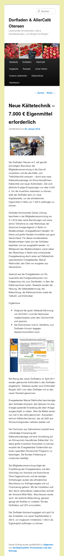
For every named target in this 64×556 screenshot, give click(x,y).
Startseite (13, 61)
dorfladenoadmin (21, 547)
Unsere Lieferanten (18, 75)
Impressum (14, 82)
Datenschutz (37, 75)
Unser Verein (41, 68)
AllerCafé (40, 61)
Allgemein (48, 544)
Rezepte (27, 68)
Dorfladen (27, 61)
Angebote (13, 68)
